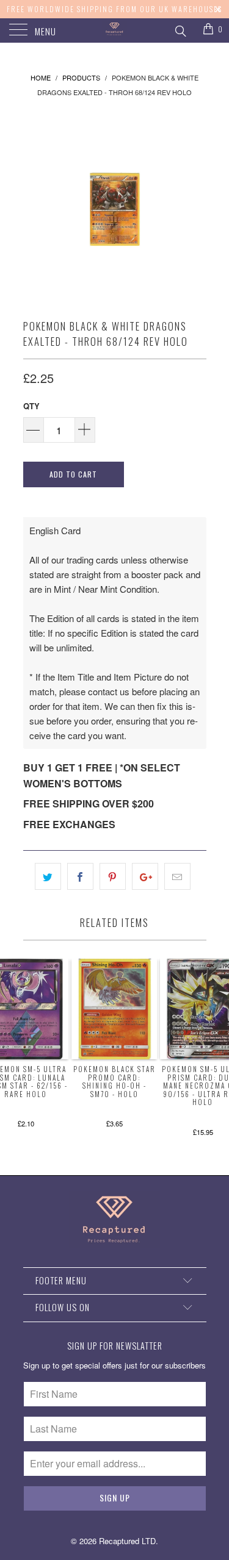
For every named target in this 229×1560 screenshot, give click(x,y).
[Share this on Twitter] (48, 876)
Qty (31, 406)
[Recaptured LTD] (114, 30)
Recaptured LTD (127, 1541)
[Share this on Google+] (145, 876)
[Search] (179, 29)
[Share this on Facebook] (80, 876)
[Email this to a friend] (177, 876)
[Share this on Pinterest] (113, 876)
